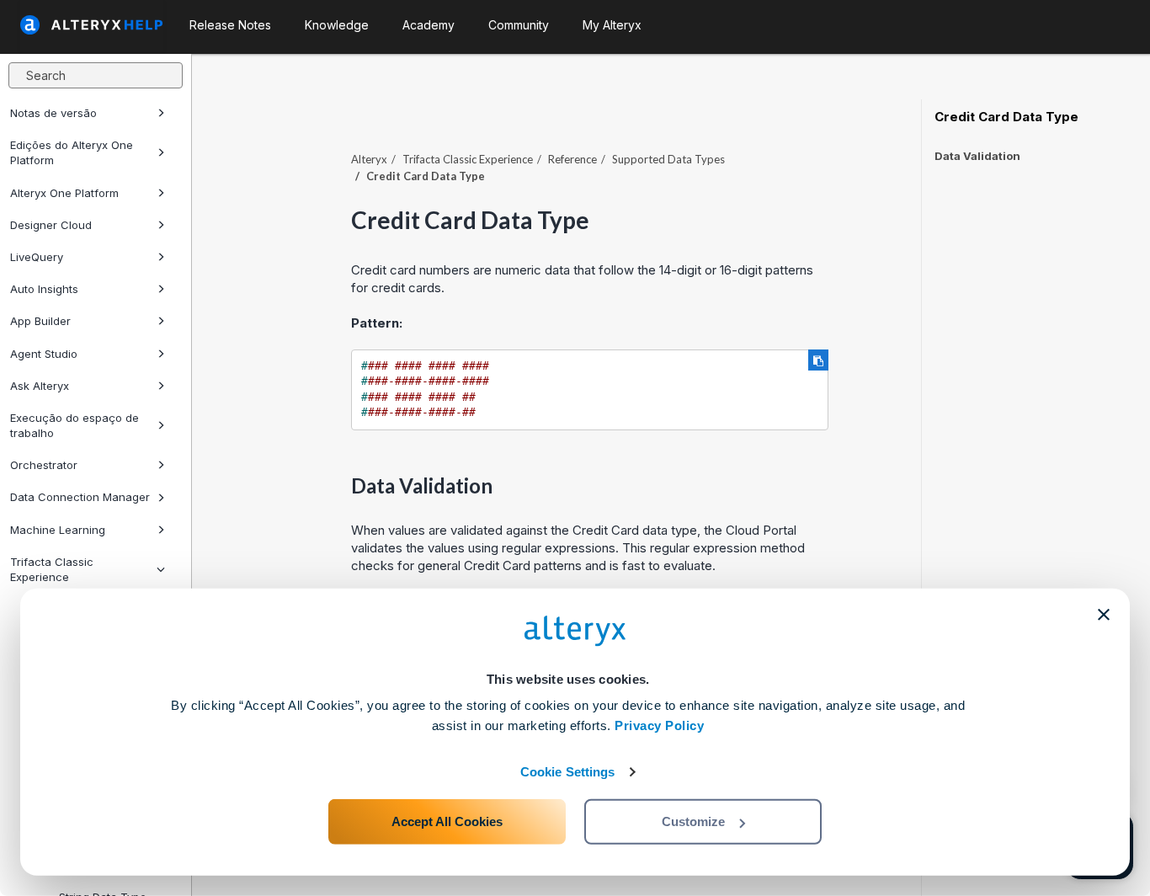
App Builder (40, 321)
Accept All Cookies (447, 821)
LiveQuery (36, 257)
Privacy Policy (659, 725)
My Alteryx (612, 25)
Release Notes (230, 25)
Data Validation (977, 156)
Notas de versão (53, 113)
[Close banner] (1104, 615)
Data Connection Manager (80, 497)
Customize (693, 821)
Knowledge (337, 25)
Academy (428, 25)
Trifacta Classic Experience (467, 159)
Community (518, 25)
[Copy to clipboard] (818, 360)
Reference (572, 159)
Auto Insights (44, 289)
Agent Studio (43, 353)
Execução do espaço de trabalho (74, 425)
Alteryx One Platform (64, 193)
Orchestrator (43, 465)
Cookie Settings (567, 772)
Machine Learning (57, 529)
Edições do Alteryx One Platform (71, 152)
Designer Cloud (51, 225)
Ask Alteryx (39, 385)
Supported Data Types (668, 159)
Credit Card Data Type (1006, 117)
